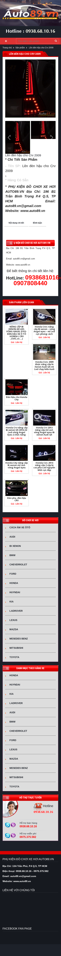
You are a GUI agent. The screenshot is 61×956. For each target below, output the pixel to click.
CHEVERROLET (18, 564)
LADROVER (16, 610)
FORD (12, 573)
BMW (12, 555)
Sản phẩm (20, 47)
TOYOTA (14, 657)
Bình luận (37, 223)
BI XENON (15, 546)
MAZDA (13, 629)
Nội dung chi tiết (16, 223)
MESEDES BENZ (18, 638)
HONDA (13, 583)
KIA (11, 601)
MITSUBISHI (16, 648)
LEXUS (13, 620)
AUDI (12, 536)
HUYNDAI (14, 592)
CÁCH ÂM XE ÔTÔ (19, 527)
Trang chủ (7, 47)
